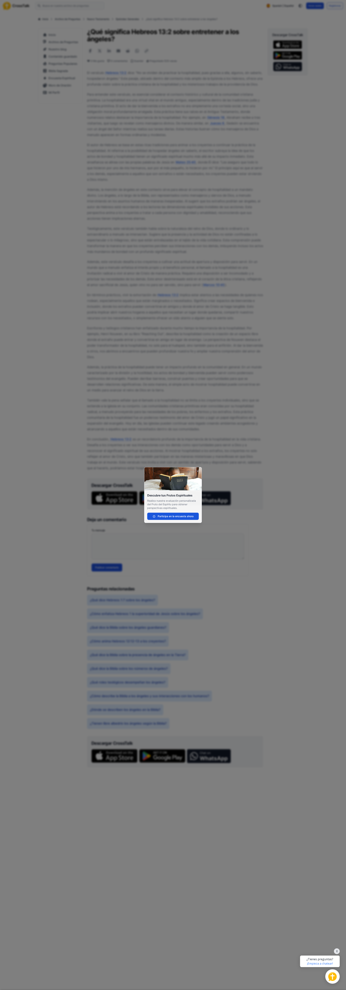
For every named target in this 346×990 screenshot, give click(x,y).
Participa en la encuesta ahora (175, 516)
